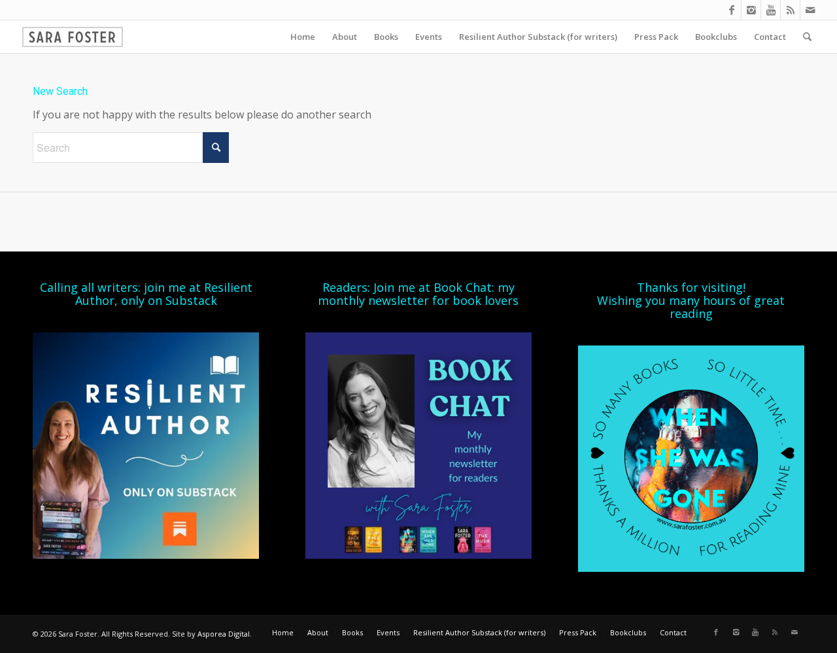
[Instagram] (751, 10)
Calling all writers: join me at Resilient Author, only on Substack (146, 293)
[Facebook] (731, 10)
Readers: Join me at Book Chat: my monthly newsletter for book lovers (418, 293)
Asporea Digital (223, 634)
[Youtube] (770, 10)
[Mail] (810, 10)
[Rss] (790, 10)
